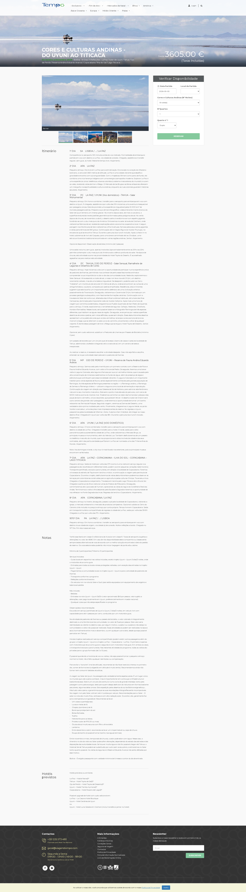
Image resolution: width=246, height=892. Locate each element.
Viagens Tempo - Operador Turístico (53, 6)
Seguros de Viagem (105, 846)
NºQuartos (162, 109)
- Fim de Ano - (94, 6)
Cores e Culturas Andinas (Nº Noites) (174, 98)
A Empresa (101, 838)
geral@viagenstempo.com (62, 848)
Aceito (166, 887)
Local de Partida (188, 86)
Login (193, 6)
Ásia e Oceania (78, 11)
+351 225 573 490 (60, 840)
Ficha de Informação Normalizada (111, 855)
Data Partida (166, 86)
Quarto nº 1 (162, 120)
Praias (125, 11)
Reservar (179, 136)
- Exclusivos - (77, 6)
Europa (93, 11)
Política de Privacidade (106, 852)
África (135, 6)
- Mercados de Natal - (116, 6)
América (147, 6)
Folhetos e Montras (105, 841)
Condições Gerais (104, 844)
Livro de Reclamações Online (109, 858)
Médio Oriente (110, 11)
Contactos (101, 849)
